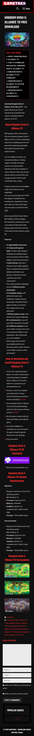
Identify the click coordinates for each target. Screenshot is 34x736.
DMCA (21, 732)
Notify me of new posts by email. (16, 694)
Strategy (10, 617)
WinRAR (15, 412)
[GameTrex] (14, 3)
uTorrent (23, 399)
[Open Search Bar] (18, 9)
